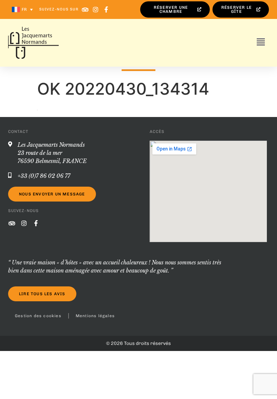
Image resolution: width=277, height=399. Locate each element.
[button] (261, 43)
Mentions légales (95, 315)
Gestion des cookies (38, 315)
